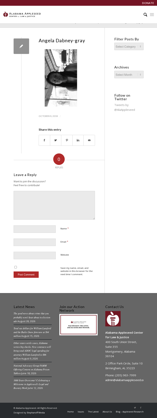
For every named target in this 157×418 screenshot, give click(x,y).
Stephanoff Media (36, 412)
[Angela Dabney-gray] (21, 46)
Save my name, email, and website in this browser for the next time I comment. (77, 271)
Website (65, 254)
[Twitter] (135, 408)
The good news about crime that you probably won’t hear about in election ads (32, 317)
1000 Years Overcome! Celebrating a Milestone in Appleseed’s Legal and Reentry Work (32, 384)
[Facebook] (141, 408)
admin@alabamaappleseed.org (125, 380)
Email (64, 241)
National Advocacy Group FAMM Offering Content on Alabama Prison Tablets (31, 369)
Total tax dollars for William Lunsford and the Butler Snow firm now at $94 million (32, 332)
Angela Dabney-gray (62, 40)
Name (65, 228)
